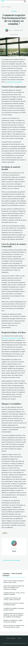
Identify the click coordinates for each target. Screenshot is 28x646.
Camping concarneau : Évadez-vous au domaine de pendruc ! (14, 593)
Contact (19, 638)
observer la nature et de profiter (12, 338)
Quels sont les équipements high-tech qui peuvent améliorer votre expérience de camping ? (14, 587)
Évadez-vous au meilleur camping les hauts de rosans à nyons (14, 581)
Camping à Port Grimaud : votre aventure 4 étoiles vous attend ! (12, 598)
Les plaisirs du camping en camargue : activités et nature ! (14, 609)
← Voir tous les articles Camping (11, 560)
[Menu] (24, 1)
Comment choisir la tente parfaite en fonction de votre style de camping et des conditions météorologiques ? (13, 615)
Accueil (3, 6)
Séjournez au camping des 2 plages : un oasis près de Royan (13, 621)
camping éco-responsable (14, 82)
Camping (8, 6)
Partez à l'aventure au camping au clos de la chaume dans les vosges (14, 626)
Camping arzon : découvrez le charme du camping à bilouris (14, 603)
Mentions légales (11, 638)
